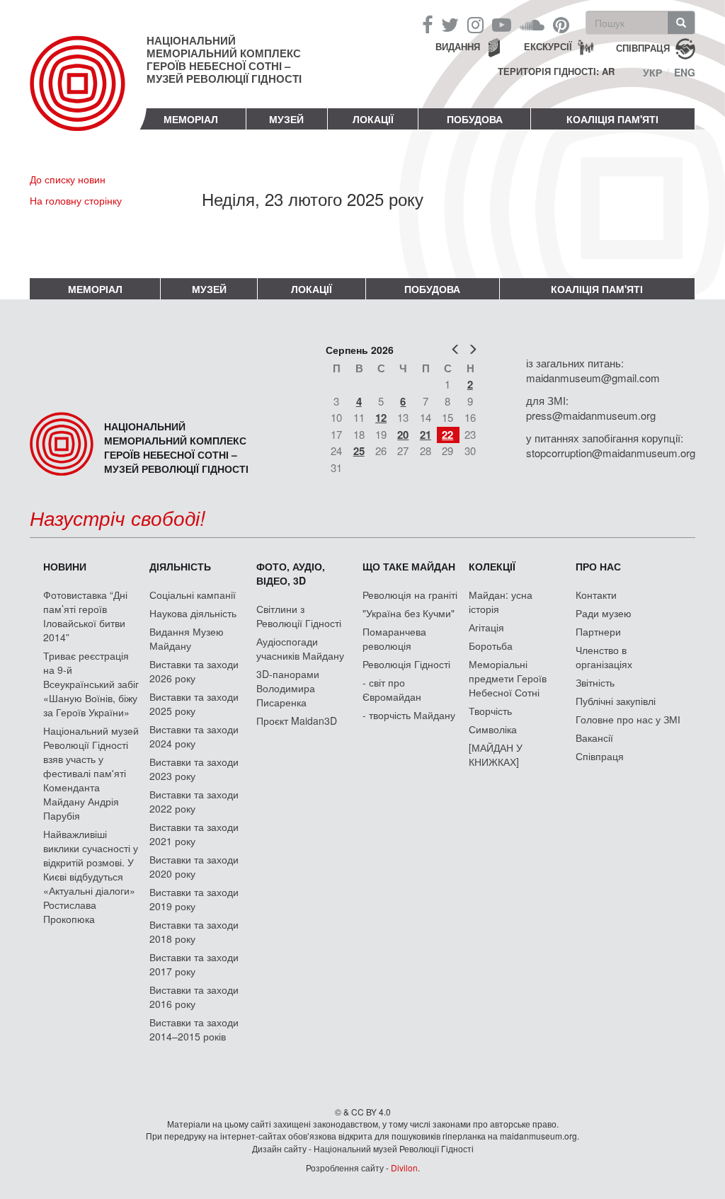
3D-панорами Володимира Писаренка (287, 688)
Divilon (404, 1167)
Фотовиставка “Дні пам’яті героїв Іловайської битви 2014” (85, 615)
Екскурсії (548, 46)
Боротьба (491, 645)
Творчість (490, 711)
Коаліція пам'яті (612, 119)
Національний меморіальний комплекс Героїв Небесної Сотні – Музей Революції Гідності (224, 59)
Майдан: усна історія (500, 601)
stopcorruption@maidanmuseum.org (610, 452)
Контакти (596, 594)
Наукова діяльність (192, 613)
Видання (457, 46)
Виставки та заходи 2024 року (194, 736)
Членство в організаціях (604, 657)
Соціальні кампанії (192, 594)
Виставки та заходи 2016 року (194, 996)
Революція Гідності (406, 664)
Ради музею (604, 613)
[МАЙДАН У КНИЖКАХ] (496, 754)
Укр (652, 72)
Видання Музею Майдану (186, 638)
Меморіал (191, 119)
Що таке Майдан (408, 566)
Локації (373, 119)
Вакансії (594, 737)
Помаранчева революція (394, 638)
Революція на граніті (409, 594)
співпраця (643, 47)
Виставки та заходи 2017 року (194, 964)
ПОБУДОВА (475, 119)
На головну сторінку (76, 200)
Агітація (486, 627)
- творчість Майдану (408, 715)
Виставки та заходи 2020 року (194, 866)
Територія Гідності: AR (556, 71)
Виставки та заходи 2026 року (194, 671)
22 (447, 434)
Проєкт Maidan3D (296, 720)
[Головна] (88, 94)
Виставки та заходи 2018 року (194, 931)
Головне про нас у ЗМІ (628, 719)
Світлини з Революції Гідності (298, 616)
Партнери (598, 631)
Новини (64, 566)
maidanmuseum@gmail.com (593, 377)
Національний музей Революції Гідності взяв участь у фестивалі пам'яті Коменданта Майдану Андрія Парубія (91, 772)
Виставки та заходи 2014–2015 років (194, 1029)
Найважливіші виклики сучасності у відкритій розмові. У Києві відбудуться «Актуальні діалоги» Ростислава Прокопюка (90, 876)
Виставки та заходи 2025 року (194, 703)
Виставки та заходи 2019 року (194, 899)
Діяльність (180, 566)
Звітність (595, 682)
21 (425, 434)
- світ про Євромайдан (391, 689)
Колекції (492, 566)
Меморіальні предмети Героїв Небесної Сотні (508, 678)
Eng (684, 72)
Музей (286, 119)
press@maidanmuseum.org (591, 415)
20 (403, 434)
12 (381, 417)
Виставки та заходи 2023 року (194, 769)
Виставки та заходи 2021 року (194, 834)
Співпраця (600, 756)
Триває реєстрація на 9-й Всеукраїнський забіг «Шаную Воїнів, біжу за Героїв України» (91, 683)
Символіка (493, 729)
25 (359, 451)
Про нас (598, 566)
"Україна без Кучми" (408, 613)
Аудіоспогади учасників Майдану (300, 648)
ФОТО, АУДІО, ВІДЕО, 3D (290, 573)
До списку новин (67, 179)
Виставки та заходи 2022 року (194, 801)
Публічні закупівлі (616, 701)
